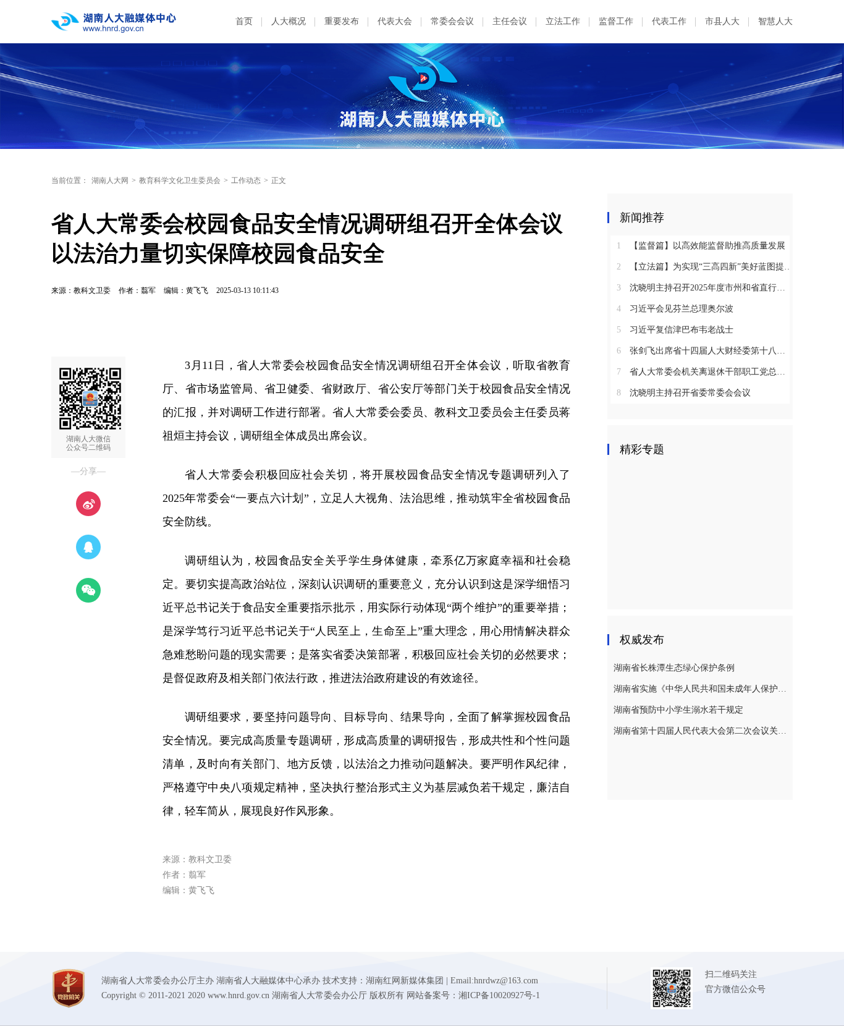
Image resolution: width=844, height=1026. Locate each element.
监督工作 (616, 21)
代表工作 (669, 21)
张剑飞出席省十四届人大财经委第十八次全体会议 (705, 350)
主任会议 (509, 21)
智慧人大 (775, 21)
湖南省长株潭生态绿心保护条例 (674, 667)
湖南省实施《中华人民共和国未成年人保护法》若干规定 (702, 688)
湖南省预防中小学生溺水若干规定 (678, 709)
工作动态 (246, 180)
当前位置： (69, 180)
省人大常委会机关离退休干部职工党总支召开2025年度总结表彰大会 (705, 371)
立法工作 (563, 21)
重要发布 (341, 21)
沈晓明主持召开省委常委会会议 (684, 392)
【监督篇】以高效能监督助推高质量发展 (701, 245)
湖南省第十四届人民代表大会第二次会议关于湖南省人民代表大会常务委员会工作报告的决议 (702, 731)
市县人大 (722, 21)
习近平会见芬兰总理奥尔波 (675, 308)
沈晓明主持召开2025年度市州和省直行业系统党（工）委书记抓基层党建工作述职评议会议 (705, 287)
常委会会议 (452, 21)
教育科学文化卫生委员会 (180, 180)
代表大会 (395, 21)
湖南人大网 (110, 180)
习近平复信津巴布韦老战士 (675, 329)
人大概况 (288, 21)
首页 (244, 21)
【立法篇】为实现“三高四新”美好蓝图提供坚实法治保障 (705, 266)
